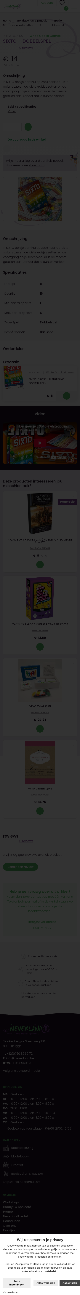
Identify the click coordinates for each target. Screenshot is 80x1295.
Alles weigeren (45, 1282)
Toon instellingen (16, 1282)
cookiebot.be (12, 1292)
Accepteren (70, 1282)
